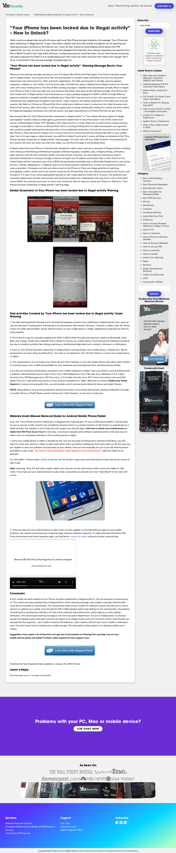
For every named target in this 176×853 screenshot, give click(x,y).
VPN (145, 278)
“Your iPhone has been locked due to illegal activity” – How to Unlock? (70, 30)
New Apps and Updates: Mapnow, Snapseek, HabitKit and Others (155, 78)
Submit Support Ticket (71, 829)
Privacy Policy (120, 851)
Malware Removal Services (19, 823)
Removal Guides (86, 851)
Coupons (147, 208)
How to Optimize (151, 233)
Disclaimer (134, 851)
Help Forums (103, 851)
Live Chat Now (88, 728)
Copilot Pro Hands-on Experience (153, 116)
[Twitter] (121, 822)
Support (111, 851)
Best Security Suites (153, 188)
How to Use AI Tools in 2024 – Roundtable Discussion (156, 110)
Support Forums (68, 826)
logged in (27, 675)
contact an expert (78, 536)
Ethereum (148, 219)
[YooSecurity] (12, 8)
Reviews (147, 264)
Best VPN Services (152, 197)
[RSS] (125, 822)
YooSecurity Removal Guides (17, 15)
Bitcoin (146, 201)
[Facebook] (117, 822)
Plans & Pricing (122, 5)
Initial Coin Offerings (153, 257)
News (146, 261)
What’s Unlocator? (152, 131)
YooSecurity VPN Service (18, 833)
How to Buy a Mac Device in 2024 (155, 126)
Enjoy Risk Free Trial (153, 216)
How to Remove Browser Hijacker (155, 238)
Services (135, 5)
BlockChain (148, 205)
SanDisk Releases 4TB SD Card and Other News (155, 85)
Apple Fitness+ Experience (156, 121)
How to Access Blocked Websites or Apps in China (156, 224)
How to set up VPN (152, 246)
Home (111, 5)
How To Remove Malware (155, 243)
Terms (127, 851)
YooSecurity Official (153, 281)
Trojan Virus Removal (153, 274)
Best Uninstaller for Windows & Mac (152, 193)
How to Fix (148, 229)
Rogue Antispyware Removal (152, 269)
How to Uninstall (151, 250)
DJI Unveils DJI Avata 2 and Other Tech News (156, 97)
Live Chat (163, 6)
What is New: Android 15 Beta (155, 91)
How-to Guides (150, 253)
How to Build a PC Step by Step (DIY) (156, 103)
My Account (146, 5)
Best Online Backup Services (152, 179)
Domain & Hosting (152, 212)
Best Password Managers (155, 184)
